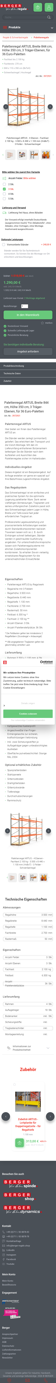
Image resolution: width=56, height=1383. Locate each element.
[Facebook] (3, 1259)
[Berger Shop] (23, 1197)
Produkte (14, 27)
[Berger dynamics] (23, 1210)
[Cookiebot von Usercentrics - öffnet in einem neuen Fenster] (40, 662)
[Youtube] (3, 1264)
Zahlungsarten (9, 1353)
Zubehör (7, 381)
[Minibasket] (37, 7)
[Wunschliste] (17, 1084)
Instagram (11, 1255)
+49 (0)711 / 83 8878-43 (17, 1232)
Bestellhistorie (9, 1284)
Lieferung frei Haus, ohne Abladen (25, 212)
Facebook (11, 1259)
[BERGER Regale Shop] (14, 7)
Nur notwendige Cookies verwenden (28, 720)
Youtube (10, 1264)
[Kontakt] (3, 1241)
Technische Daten (12, 373)
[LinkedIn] (3, 1250)
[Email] (3, 1245)
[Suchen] (48, 17)
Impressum (7, 1338)
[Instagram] (3, 1254)
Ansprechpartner (10, 1334)
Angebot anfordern (28, 351)
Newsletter (7, 1357)
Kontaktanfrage (13, 1241)
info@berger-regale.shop (18, 1245)
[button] (5, 106)
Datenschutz (8, 1346)
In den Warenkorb (28, 315)
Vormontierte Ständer (17, 244)
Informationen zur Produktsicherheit (22, 1048)
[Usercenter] (49, 7)
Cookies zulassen (28, 713)
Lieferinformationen (11, 1350)
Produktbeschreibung (14, 366)
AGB (4, 1342)
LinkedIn (10, 1250)
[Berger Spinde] (23, 1184)
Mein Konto (7, 1281)
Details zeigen (28, 703)
